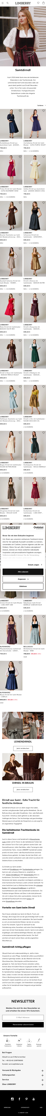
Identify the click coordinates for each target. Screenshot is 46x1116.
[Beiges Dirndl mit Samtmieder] (11, 446)
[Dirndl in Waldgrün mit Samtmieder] (35, 354)
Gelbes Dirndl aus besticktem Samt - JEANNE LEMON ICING (34, 190)
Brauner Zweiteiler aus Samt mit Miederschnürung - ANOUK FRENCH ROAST (11, 236)
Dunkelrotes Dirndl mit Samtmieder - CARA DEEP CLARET (33, 512)
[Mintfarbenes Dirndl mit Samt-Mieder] (35, 629)
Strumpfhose (10, 901)
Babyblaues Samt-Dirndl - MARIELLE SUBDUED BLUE (33, 604)
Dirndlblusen (14, 869)
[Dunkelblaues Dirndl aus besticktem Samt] (11, 124)
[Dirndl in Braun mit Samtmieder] (11, 354)
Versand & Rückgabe (11, 1070)
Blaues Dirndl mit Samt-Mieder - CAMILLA (11, 696)
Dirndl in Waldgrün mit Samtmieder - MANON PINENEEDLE (32, 374)
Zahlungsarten (8, 1075)
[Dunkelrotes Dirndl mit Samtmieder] (35, 492)
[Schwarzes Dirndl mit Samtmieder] (35, 216)
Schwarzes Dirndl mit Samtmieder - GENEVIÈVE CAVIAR (33, 236)
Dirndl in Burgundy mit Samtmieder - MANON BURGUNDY (32, 328)
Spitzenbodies (29, 875)
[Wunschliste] (38, 3)
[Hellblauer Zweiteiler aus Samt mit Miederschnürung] (11, 400)
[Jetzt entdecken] (23, 725)
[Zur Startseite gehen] (23, 3)
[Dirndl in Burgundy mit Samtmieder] (35, 308)
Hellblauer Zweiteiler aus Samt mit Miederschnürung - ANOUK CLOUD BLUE (11, 420)
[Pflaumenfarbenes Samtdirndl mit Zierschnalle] (11, 629)
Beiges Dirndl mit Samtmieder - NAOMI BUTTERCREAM (11, 466)
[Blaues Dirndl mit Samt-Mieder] (11, 676)
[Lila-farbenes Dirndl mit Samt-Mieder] (35, 124)
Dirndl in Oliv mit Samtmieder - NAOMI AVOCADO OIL (35, 420)
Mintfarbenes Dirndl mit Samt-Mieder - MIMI (34, 650)
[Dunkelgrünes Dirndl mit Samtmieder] (35, 446)
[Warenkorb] (43, 3)
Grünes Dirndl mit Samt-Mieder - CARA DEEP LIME (11, 604)
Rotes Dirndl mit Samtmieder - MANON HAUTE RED (10, 328)
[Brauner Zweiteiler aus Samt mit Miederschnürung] (11, 216)
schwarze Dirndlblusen (18, 888)
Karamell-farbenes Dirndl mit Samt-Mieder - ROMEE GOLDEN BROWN (10, 282)
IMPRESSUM (7, 1107)
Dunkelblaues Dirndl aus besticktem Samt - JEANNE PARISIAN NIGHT (9, 144)
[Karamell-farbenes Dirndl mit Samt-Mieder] (11, 262)
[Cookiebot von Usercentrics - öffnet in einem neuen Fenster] (33, 527)
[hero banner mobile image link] (23, 36)
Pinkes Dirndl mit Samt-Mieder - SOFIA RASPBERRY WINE (11, 190)
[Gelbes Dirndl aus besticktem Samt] (35, 170)
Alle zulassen (23, 572)
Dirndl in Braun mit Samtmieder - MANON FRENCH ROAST (11, 374)
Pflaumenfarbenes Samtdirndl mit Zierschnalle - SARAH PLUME (10, 650)
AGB (41, 1107)
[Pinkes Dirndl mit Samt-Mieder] (11, 170)
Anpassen (22, 579)
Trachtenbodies (28, 869)
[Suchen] (7, 3)
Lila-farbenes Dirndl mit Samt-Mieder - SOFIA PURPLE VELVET (35, 144)
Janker (29, 899)
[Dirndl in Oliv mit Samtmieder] (35, 400)
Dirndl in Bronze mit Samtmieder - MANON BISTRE (34, 282)
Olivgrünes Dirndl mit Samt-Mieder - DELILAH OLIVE (10, 512)
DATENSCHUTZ (25, 1107)
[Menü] (2, 3)
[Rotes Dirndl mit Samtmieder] (11, 308)
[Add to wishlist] (20, 111)
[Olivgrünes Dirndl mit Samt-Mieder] (11, 492)
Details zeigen (33, 565)
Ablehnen (23, 586)
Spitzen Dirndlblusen (13, 875)
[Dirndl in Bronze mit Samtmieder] (35, 262)
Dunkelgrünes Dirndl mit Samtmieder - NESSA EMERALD (35, 466)
